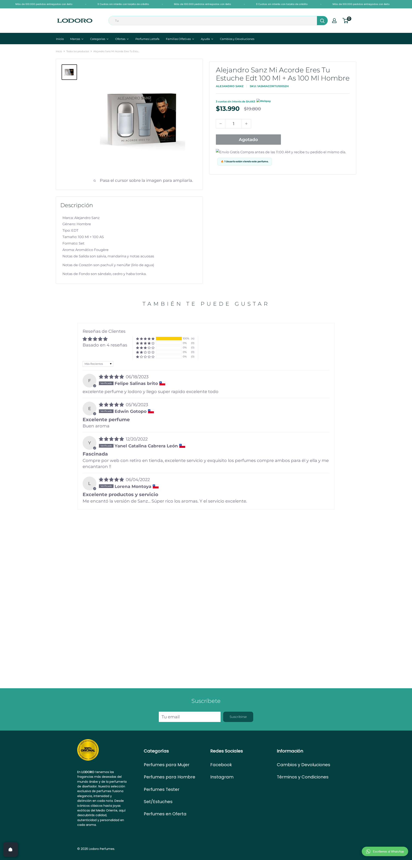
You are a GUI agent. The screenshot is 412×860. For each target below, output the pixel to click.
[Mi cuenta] (334, 20)
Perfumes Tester (161, 789)
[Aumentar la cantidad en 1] (246, 123)
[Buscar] (322, 20)
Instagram (221, 777)
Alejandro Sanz (230, 86)
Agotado (248, 139)
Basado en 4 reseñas (105, 345)
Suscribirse (238, 717)
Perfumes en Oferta (165, 814)
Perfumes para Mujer (166, 765)
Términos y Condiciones (303, 777)
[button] (145, 338)
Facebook (221, 765)
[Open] (10, 849)
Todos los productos (77, 51)
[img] (112, 376)
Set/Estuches (158, 802)
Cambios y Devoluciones (303, 765)
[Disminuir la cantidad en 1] (220, 123)
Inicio (59, 51)
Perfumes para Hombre (169, 777)
